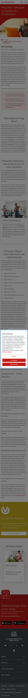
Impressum (10, 352)
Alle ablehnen (14, 360)
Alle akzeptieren (14, 364)
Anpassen (14, 356)
